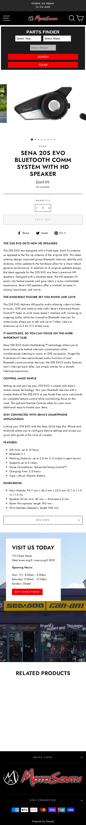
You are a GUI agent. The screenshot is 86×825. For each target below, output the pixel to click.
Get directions (27, 591)
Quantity (43, 200)
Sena (43, 146)
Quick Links (43, 757)
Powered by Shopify (43, 821)
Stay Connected (43, 800)
